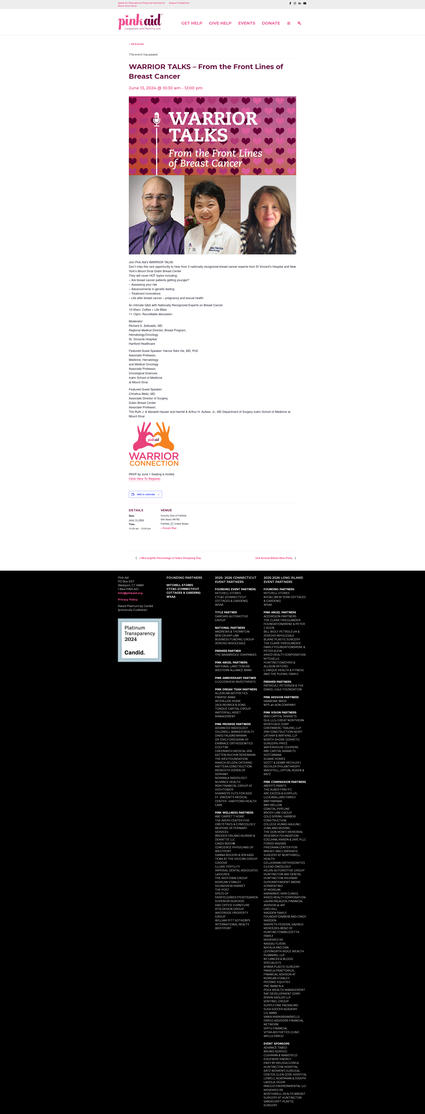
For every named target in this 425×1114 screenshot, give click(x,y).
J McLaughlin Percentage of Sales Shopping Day (170, 558)
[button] (289, 22)
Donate (271, 23)
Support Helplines (179, 3)
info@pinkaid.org (130, 593)
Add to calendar (146, 494)
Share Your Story (127, 6)
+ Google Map (168, 528)
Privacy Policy (128, 599)
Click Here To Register (145, 478)
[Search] (299, 22)
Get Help (191, 23)
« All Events (136, 44)
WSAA (171, 596)
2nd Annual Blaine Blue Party (274, 558)
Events (246, 23)
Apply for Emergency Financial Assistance (141, 3)
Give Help (220, 23)
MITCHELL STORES (180, 585)
